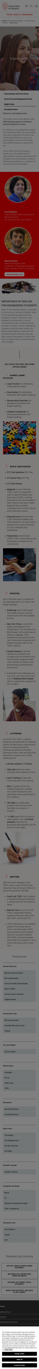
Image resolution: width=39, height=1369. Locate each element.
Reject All (19, 1359)
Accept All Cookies (19, 1365)
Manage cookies (19, 1354)
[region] (19, 1347)
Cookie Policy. (8, 1350)
